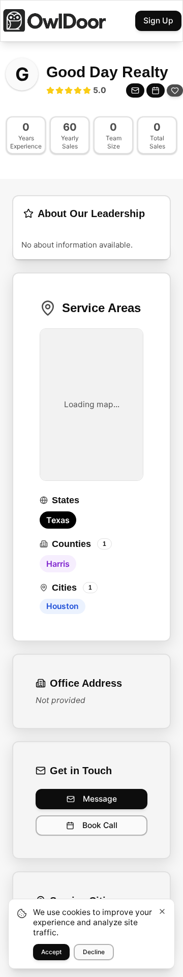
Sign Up (158, 20)
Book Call (99, 825)
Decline (94, 952)
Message (100, 799)
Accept (51, 952)
